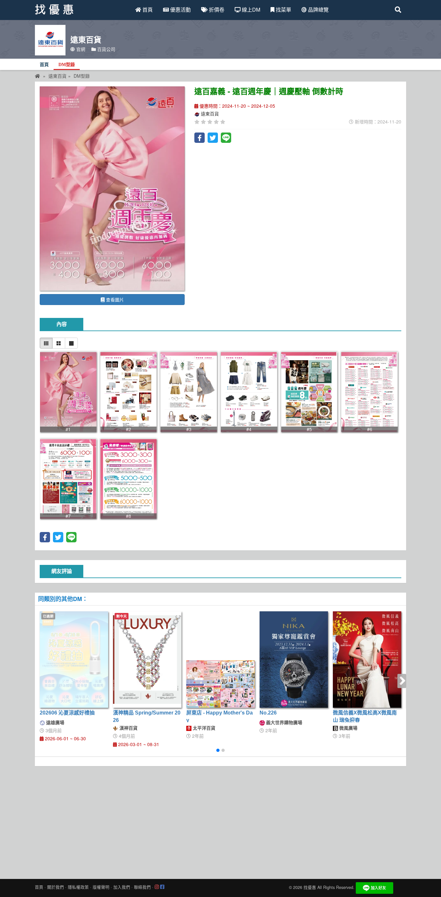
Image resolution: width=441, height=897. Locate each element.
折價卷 (216, 9)
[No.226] (294, 659)
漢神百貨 (128, 727)
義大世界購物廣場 (283, 722)
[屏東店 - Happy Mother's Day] (220, 684)
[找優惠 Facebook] (162, 887)
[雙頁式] (58, 343)
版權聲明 (101, 887)
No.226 (268, 712)
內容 (61, 324)
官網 (80, 49)
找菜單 (282, 9)
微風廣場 (347, 727)
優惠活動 (180, 9)
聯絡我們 (142, 887)
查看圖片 (114, 299)
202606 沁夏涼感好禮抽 (67, 712)
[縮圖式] (46, 343)
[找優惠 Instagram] (157, 887)
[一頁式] (71, 343)
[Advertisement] (220, 821)
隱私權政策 (78, 887)
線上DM (250, 9)
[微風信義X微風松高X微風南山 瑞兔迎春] (367, 659)
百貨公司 (105, 49)
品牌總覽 (318, 9)
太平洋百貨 (203, 727)
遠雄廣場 (54, 722)
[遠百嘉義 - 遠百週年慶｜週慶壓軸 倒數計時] (112, 188)
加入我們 (121, 887)
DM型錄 (66, 64)
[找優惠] (37, 76)
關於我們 (55, 887)
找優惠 (309, 887)
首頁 (147, 9)
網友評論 (61, 571)
